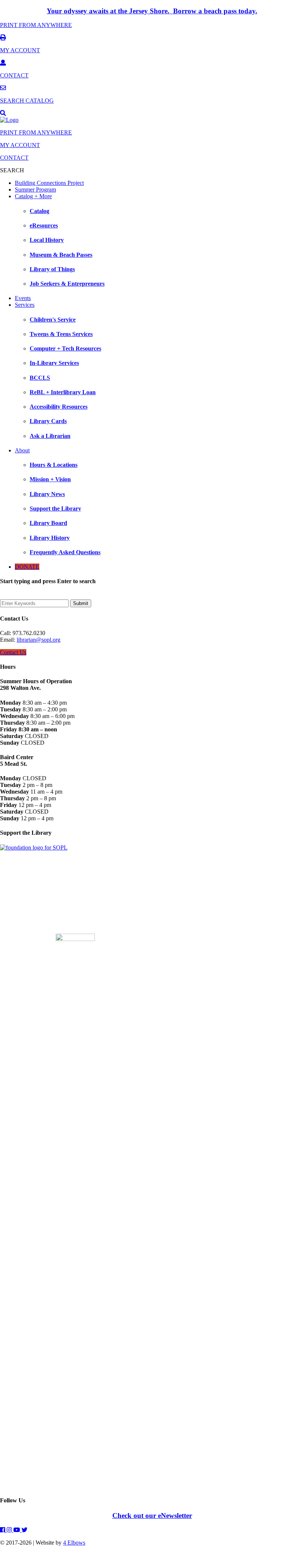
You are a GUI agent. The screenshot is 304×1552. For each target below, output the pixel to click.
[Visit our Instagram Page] (10, 1530)
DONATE (27, 567)
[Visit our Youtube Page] (17, 1530)
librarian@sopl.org (38, 640)
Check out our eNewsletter (152, 1515)
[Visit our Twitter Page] (24, 1530)
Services (24, 305)
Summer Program (35, 189)
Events (23, 298)
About (22, 450)
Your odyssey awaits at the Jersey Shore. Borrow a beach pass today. (152, 11)
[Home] (9, 120)
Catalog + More (33, 196)
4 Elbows (74, 1542)
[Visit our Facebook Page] (3, 1530)
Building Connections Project (49, 183)
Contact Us (13, 652)
